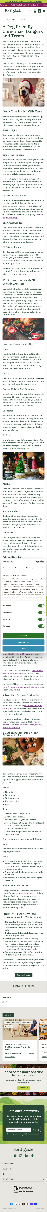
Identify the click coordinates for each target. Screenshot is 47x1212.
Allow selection (23, 642)
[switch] (39, 612)
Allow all (23, 636)
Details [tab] (17, 568)
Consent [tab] (6, 568)
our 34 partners (15, 579)
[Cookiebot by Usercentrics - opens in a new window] (34, 561)
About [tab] (40, 568)
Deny (23, 649)
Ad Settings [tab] (29, 568)
